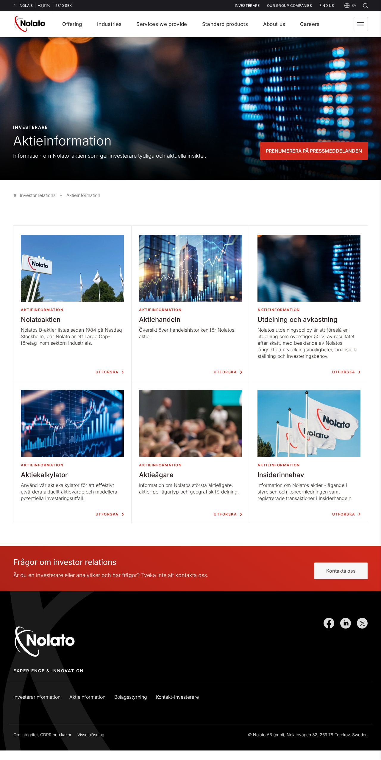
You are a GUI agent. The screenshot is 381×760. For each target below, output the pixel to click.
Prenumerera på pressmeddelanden (314, 151)
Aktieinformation (87, 697)
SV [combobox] (354, 5)
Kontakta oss (341, 571)
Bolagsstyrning (130, 697)
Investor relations (38, 195)
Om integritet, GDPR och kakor (42, 734)
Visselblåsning (90, 734)
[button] (361, 24)
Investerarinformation (36, 697)
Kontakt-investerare (177, 697)
